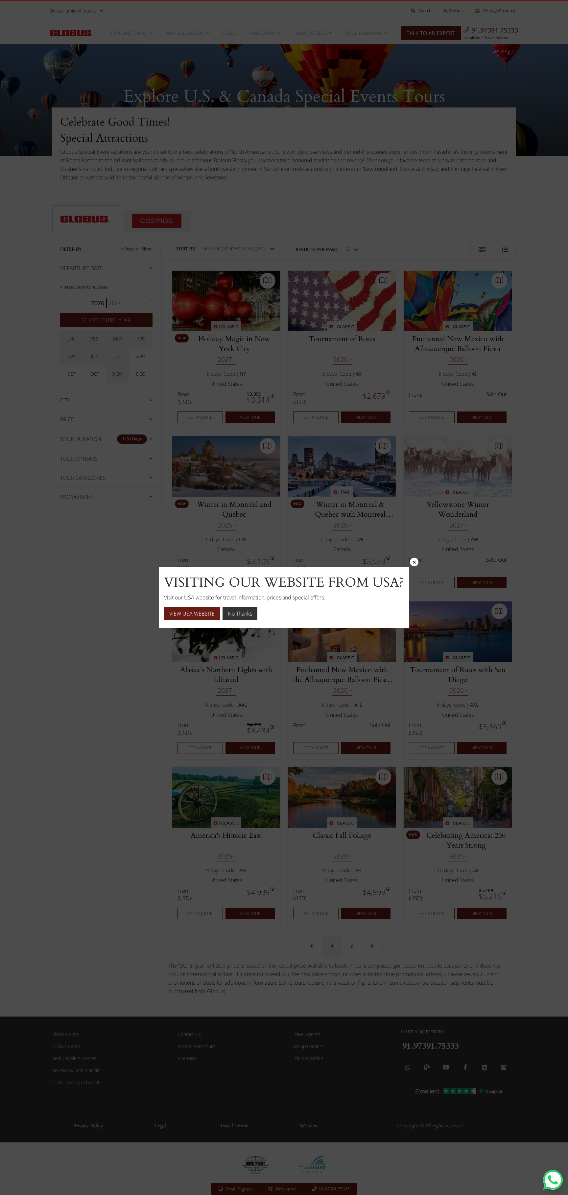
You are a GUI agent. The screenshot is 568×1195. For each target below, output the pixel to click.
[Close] (414, 562)
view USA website (192, 613)
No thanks (240, 613)
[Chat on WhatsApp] (553, 1180)
